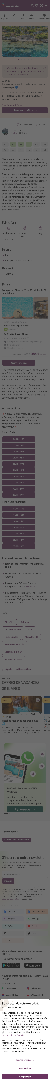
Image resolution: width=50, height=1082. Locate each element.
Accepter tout (25, 1076)
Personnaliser (25, 1068)
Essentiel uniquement (25, 1060)
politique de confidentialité (14, 1035)
